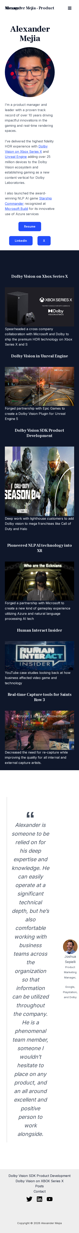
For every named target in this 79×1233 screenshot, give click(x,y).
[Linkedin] (39, 1199)
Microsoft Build (16, 209)
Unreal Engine (16, 157)
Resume (29, 226)
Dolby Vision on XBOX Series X (40, 1181)
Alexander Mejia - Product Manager (29, 8)
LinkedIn (21, 240)
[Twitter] (29, 1199)
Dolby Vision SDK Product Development (39, 1176)
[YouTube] (50, 1199)
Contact (40, 1191)
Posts (39, 1186)
